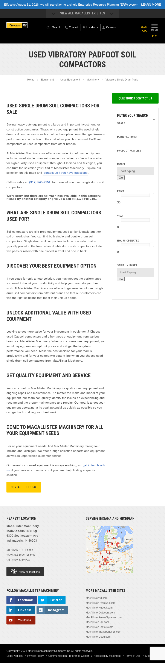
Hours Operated (128, 240)
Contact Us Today (24, 487)
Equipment (47, 79)
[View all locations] (109, 575)
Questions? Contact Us (135, 98)
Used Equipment (70, 79)
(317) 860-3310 (15, 559)
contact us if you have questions (65, 172)
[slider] (119, 195)
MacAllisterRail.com (97, 622)
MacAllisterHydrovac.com (100, 602)
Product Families (129, 150)
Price (120, 191)
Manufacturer (127, 136)
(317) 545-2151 (39, 182)
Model (121, 164)
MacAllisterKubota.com (99, 607)
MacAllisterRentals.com (99, 627)
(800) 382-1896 (15, 554)
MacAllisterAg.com (96, 597)
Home (30, 79)
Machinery (93, 79)
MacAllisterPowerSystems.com (104, 617)
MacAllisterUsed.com (98, 636)
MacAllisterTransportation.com (103, 631)
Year (120, 216)
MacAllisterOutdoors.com (100, 612)
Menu (154, 30)
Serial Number (127, 265)
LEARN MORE (151, 4)
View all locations (29, 571)
